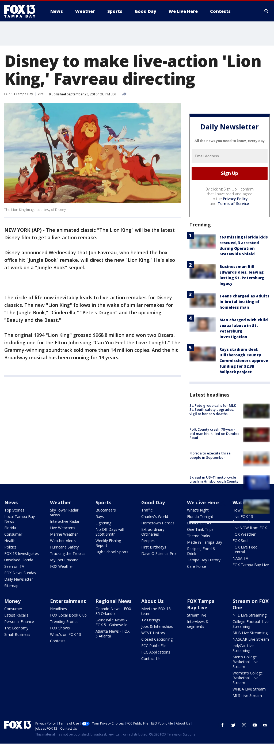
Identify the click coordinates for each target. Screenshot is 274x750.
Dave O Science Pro (158, 553)
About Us (152, 601)
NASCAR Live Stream (251, 639)
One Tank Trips (200, 529)
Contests (58, 640)
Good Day (153, 502)
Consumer (13, 534)
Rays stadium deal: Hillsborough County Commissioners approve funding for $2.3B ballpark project (243, 360)
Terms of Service (233, 203)
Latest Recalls (16, 615)
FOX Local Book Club (68, 615)
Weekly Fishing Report (108, 543)
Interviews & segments (198, 624)
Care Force (196, 566)
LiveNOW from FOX (250, 527)
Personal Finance (19, 621)
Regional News (113, 601)
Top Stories (14, 510)
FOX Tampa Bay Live (251, 564)
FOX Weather (61, 566)
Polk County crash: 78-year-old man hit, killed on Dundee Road (214, 433)
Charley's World (154, 516)
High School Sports (112, 551)
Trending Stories (64, 621)
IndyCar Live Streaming (243, 648)
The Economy (16, 627)
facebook (222, 725)
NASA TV (240, 558)
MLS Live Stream (247, 695)
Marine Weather (64, 534)
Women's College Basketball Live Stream (248, 677)
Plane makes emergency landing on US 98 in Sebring (213, 503)
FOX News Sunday (20, 572)
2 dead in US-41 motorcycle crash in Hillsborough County (213, 479)
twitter (233, 725)
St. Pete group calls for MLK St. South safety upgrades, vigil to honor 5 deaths (212, 409)
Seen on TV (14, 566)
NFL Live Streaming (250, 615)
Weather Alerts (63, 540)
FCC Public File (153, 645)
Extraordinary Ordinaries (152, 532)
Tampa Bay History (203, 559)
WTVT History (153, 632)
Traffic (147, 510)
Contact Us (151, 658)
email (265, 725)
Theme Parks (198, 535)
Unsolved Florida (18, 559)
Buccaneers (106, 510)
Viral (41, 94)
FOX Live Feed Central (245, 549)
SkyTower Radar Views (64, 512)
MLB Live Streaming (250, 632)
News (11, 502)
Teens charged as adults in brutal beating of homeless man (244, 301)
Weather (60, 502)
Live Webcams (62, 527)
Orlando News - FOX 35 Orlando (113, 611)
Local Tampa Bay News (19, 519)
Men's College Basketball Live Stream (245, 661)
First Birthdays (153, 547)
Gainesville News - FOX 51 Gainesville (111, 622)
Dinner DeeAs (199, 522)
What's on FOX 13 (65, 634)
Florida (10, 527)
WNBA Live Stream (249, 689)
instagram (244, 725)
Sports (103, 502)
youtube (254, 725)
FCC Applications (155, 652)
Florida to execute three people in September (210, 455)
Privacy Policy (235, 198)
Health (10, 540)
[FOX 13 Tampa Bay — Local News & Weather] (22, 11)
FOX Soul (240, 540)
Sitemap (11, 585)
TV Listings (150, 619)
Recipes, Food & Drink (201, 551)
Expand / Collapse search (266, 11)
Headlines (58, 608)
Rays (100, 516)
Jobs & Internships (157, 626)
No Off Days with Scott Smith (110, 532)
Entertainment (68, 601)
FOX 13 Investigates (21, 553)
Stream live (196, 615)
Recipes (148, 540)
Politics (10, 547)
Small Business (17, 634)
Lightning (103, 522)
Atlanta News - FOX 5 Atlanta (113, 634)
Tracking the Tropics (67, 553)
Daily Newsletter (18, 579)
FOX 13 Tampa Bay (18, 94)
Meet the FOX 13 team (156, 611)
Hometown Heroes (157, 522)
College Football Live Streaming (251, 624)
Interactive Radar (64, 521)
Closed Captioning (157, 639)
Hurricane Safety (64, 547)
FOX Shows (60, 627)
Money (12, 601)
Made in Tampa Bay (204, 542)
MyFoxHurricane (64, 559)
